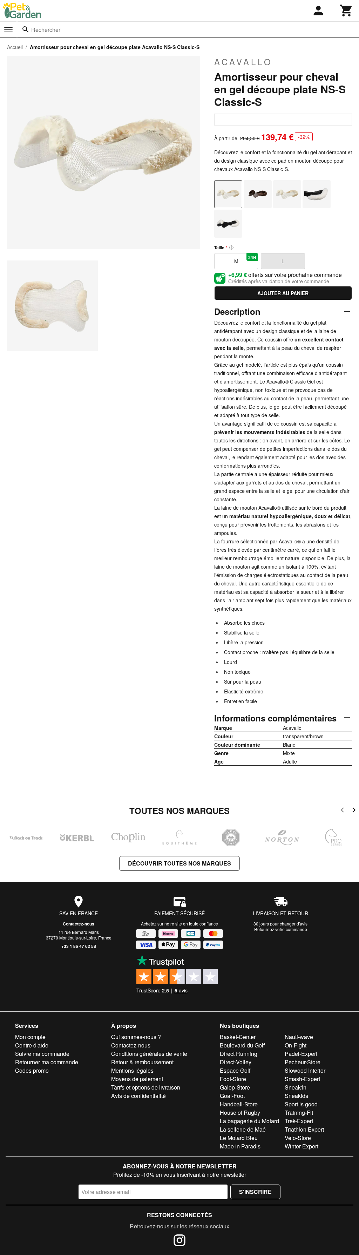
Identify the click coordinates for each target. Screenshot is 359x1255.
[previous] (342, 811)
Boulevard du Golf (242, 1045)
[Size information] (231, 247)
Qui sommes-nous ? (136, 1037)
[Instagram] (179, 1241)
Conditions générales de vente (149, 1054)
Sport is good (301, 1104)
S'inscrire (255, 1192)
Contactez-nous (78, 924)
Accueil (15, 46)
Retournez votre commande (280, 929)
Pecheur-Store (302, 1062)
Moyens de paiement (137, 1079)
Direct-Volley (235, 1062)
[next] (354, 811)
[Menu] (8, 29)
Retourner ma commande (46, 1062)
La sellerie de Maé (243, 1129)
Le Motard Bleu (239, 1138)
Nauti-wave (299, 1037)
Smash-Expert (302, 1079)
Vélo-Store (298, 1138)
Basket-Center (238, 1037)
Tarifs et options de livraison (145, 1087)
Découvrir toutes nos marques (179, 863)
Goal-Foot (232, 1096)
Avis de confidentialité (138, 1096)
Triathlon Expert (304, 1129)
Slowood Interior (305, 1070)
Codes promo (32, 1070)
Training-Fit (299, 1112)
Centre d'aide (31, 1045)
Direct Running (238, 1054)
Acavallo (243, 61)
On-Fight (295, 1045)
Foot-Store (233, 1079)
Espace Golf (235, 1070)
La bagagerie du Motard (249, 1121)
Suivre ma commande (42, 1054)
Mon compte (30, 1037)
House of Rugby (240, 1112)
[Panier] (346, 11)
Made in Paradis (240, 1146)
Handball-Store (239, 1104)
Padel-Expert (301, 1054)
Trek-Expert (299, 1121)
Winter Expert (301, 1146)
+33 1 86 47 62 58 (78, 946)
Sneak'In (295, 1087)
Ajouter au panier (283, 293)
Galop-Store (235, 1087)
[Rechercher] (25, 29)
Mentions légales (132, 1070)
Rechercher (45, 30)
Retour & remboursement (142, 1062)
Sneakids (296, 1096)
